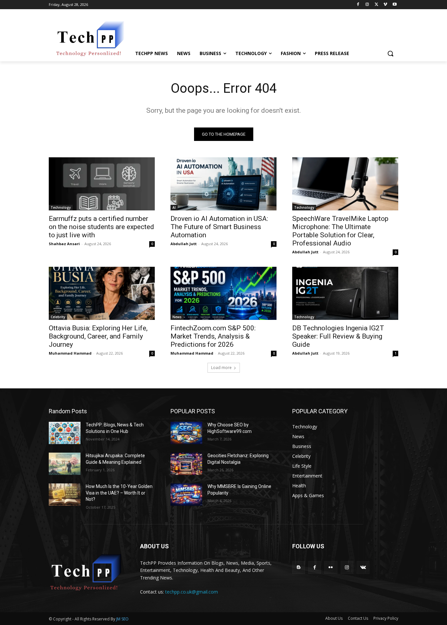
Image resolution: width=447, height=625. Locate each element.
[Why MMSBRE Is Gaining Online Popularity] (186, 494)
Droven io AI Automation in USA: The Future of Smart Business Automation (219, 227)
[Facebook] (358, 5)
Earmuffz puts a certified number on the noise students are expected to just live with (101, 227)
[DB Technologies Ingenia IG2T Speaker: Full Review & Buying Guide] (345, 293)
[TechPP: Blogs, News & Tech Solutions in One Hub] (64, 433)
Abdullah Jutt (183, 243)
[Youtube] (394, 5)
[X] (376, 5)
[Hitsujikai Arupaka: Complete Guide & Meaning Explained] (64, 464)
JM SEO (122, 619)
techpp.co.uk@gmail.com (191, 592)
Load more (221, 367)
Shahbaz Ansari (64, 243)
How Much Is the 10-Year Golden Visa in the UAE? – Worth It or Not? (119, 493)
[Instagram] (367, 5)
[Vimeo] (385, 5)
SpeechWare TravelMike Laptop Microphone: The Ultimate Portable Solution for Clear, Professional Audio (340, 231)
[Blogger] (298, 567)
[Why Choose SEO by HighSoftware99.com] (186, 433)
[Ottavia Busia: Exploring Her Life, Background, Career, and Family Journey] (102, 293)
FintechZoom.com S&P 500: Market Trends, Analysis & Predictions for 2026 (213, 336)
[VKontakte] (363, 567)
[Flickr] (330, 567)
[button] (390, 53)
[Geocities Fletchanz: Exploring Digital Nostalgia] (186, 464)
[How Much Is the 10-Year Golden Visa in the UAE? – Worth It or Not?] (64, 494)
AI (174, 207)
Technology (61, 207)
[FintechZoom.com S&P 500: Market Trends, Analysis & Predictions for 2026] (223, 293)
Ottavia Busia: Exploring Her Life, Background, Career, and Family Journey (98, 336)
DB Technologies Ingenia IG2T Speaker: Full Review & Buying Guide (338, 336)
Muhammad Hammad (70, 353)
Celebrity (58, 317)
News (177, 317)
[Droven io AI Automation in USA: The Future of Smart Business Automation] (223, 183)
